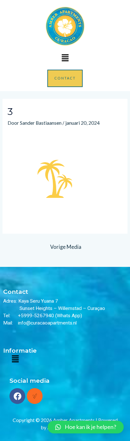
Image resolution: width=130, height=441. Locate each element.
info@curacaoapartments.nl (47, 323)
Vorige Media (65, 247)
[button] (65, 58)
